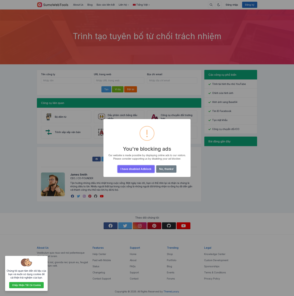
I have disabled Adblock (135, 169)
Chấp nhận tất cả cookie (26, 285)
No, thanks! (166, 169)
